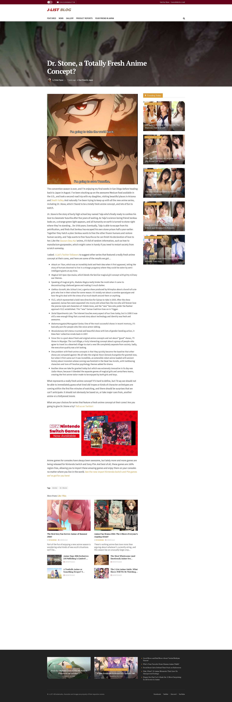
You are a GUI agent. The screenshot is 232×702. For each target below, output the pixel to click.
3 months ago (117, 562)
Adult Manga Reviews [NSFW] (116, 670)
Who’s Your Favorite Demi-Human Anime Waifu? (161, 664)
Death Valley (57, 200)
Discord (173, 694)
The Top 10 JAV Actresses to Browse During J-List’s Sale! (161, 193)
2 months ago (70, 562)
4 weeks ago (110, 540)
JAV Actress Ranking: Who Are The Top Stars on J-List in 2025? (162, 126)
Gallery (69, 18)
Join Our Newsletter (67, 2)
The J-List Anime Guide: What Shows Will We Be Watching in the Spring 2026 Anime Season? (124, 573)
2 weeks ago (63, 540)
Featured (51, 18)
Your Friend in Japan (104, 18)
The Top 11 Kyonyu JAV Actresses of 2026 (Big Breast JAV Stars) (163, 160)
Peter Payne (58, 80)
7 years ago (71, 80)
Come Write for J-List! (178, 2)
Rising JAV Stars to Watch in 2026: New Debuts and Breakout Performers (162, 226)
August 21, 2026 (116, 676)
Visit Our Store (164, 2)
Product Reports (84, 18)
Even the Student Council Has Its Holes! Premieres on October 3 (69, 672)
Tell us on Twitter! (84, 406)
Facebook (157, 694)
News (61, 18)
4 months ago (70, 575)
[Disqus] (92, 614)
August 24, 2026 (69, 676)
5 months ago (117, 575)
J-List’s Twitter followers (66, 254)
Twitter (165, 694)
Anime (54, 488)
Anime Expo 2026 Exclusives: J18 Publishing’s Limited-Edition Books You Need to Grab (76, 560)
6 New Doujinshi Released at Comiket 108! (116, 673)
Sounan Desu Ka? (68, 240)
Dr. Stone (63, 488)
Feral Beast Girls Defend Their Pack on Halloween (162, 667)
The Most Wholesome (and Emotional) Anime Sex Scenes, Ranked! (123, 558)
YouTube (182, 694)
